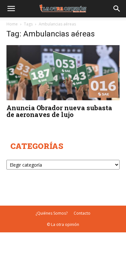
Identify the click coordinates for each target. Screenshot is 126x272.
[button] (11, 8)
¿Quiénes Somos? (52, 213)
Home (12, 24)
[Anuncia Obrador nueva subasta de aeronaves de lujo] (63, 72)
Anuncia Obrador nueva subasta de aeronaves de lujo (59, 111)
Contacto (82, 213)
